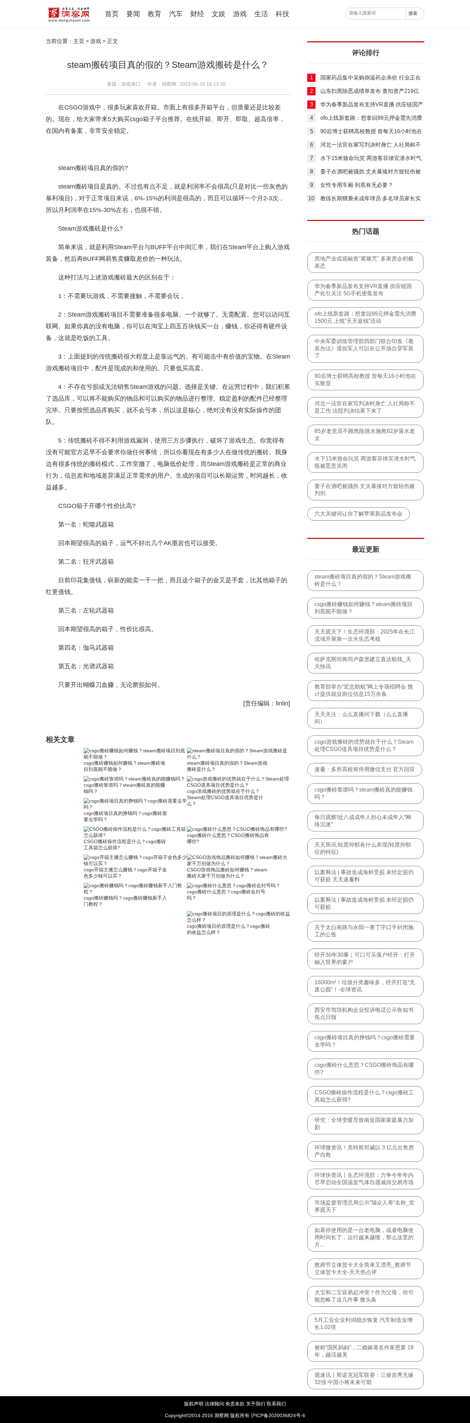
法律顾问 (214, 1403)
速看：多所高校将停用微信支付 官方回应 (364, 769)
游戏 (240, 14)
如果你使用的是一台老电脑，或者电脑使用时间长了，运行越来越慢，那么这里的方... (364, 1237)
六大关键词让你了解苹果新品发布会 (358, 514)
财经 (197, 14)
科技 (282, 14)
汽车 (176, 14)
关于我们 (255, 1403)
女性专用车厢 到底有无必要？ (356, 185)
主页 (78, 41)
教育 (154, 14)
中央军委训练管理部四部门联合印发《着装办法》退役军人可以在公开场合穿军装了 (364, 348)
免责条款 (235, 1403)
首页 (112, 14)
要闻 (133, 14)
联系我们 (276, 1403)
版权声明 (193, 1403)
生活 (261, 14)
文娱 (218, 14)
